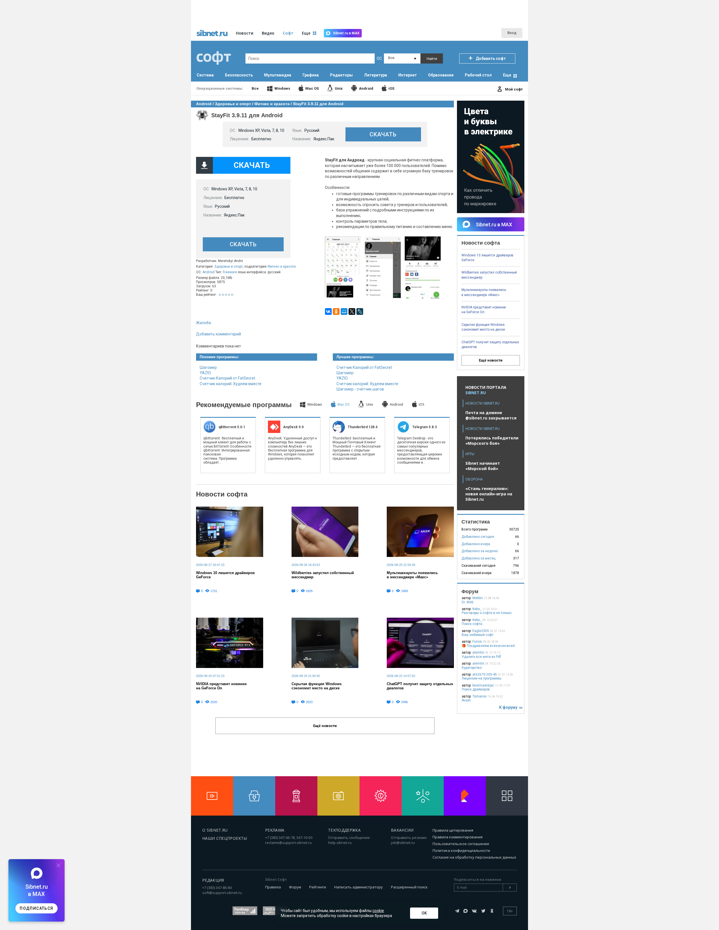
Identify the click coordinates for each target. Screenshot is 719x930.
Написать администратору (358, 887)
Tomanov (479, 696)
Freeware (230, 272)
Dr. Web (467, 602)
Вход (512, 32)
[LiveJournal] (359, 311)
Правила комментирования (458, 836)
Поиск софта (472, 624)
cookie (378, 910)
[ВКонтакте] (328, 311)
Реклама (274, 830)
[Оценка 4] (229, 294)
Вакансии (402, 830)
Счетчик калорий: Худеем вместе (230, 384)
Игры (469, 454)
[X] (352, 311)
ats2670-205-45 (484, 674)
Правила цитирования (453, 830)
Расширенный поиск (409, 887)
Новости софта (221, 494)
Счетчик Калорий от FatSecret (227, 378)
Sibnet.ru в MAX (346, 33)
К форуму (509, 707)
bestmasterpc (483, 685)
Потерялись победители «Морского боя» (491, 440)
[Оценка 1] (219, 294)
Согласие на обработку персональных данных (474, 857)
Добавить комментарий (218, 334)
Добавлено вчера (475, 544)
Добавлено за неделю (479, 551)
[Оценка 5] (232, 294)
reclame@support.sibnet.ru (288, 842)
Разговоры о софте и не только (486, 613)
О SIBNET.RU (215, 830)
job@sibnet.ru (403, 842)
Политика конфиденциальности (461, 850)
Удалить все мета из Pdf (481, 657)
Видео (268, 33)
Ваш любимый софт (477, 635)
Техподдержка (344, 830)
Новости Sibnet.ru (482, 403)
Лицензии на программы (481, 678)
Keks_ (476, 609)
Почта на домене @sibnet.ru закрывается (491, 415)
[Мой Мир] (344, 311)
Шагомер (208, 367)
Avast (466, 700)
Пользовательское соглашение (461, 843)
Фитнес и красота (281, 266)
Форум (295, 887)
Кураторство (472, 668)
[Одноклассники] (336, 311)
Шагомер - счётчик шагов (360, 389)
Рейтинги (317, 887)
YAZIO (205, 373)
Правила (273, 887)
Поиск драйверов (476, 689)
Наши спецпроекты (224, 838)
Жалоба (203, 322)
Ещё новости (490, 360)
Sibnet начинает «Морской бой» (482, 466)
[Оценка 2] (222, 294)
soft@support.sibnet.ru (222, 892)
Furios (477, 642)
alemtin (478, 652)
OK (424, 913)
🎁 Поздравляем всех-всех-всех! (488, 646)
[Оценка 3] (225, 294)
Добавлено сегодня (477, 537)
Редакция (213, 880)
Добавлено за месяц (478, 558)
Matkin (477, 598)
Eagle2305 (480, 631)
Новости (244, 33)
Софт (288, 33)
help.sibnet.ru (340, 842)
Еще (507, 75)
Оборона (474, 479)
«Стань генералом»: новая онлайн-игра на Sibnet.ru (488, 494)
